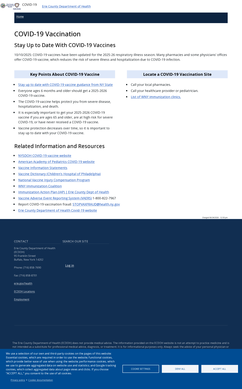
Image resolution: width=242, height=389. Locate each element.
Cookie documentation (40, 380)
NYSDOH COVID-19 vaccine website (44, 155)
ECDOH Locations (24, 291)
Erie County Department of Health (66, 6)
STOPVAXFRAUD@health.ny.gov (96, 204)
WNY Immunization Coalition (40, 186)
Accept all (219, 368)
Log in (69, 265)
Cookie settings (140, 368)
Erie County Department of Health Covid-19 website (57, 210)
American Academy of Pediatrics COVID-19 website (56, 161)
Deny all (180, 368)
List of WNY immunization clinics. (156, 97)
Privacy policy (18, 380)
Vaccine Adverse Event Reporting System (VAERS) (55, 198)
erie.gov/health (23, 283)
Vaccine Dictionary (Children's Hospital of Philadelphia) (59, 174)
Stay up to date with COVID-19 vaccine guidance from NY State (65, 84)
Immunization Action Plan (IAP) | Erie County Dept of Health (63, 192)
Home (20, 16)
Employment (21, 299)
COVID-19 (29, 4)
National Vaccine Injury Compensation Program (54, 180)
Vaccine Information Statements (42, 168)
